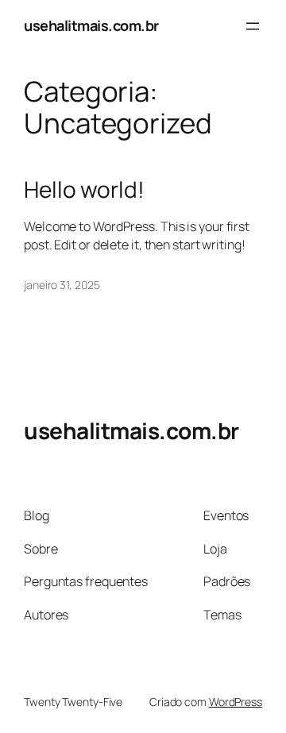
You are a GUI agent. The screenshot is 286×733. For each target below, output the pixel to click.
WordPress (235, 701)
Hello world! (84, 190)
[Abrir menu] (252, 26)
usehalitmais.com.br (91, 25)
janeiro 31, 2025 (61, 284)
